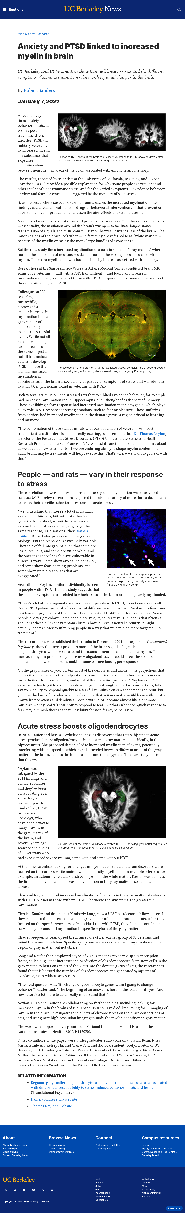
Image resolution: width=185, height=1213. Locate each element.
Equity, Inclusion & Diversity (157, 1148)
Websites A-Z (149, 1179)
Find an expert (10, 1148)
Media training (10, 1151)
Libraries (146, 1144)
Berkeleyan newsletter (107, 1144)
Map (144, 1186)
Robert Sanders (39, 90)
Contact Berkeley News (15, 1155)
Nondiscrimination (151, 1192)
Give (97, 1189)
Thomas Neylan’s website (51, 1106)
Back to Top (175, 1208)
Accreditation (102, 1192)
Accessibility (148, 1189)
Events (99, 1182)
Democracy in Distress (61, 1151)
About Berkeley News (15, 1144)
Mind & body (26, 34)
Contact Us (101, 1199)
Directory (147, 1182)
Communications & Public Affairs (160, 1151)
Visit (97, 1179)
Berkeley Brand (150, 1155)
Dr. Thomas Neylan (149, 433)
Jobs (98, 1186)
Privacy (146, 1196)
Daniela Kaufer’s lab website (54, 1099)
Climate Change (57, 1148)
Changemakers (57, 1144)
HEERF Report (103, 1196)
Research (42, 34)
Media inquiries (103, 1148)
